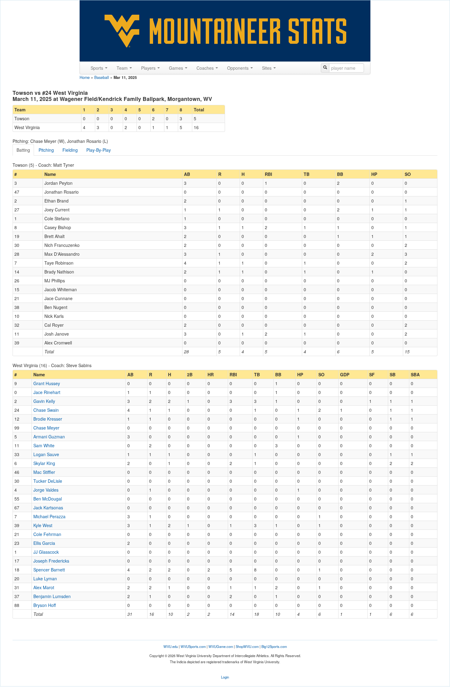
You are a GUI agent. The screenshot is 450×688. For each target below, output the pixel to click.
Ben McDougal (47, 499)
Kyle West (42, 525)
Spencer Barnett (49, 570)
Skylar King (44, 463)
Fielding (70, 150)
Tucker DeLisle (47, 481)
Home (85, 77)
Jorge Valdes (45, 490)
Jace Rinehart (46, 392)
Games (176, 68)
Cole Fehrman (47, 534)
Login (225, 677)
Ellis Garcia (44, 543)
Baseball (101, 77)
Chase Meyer (46, 428)
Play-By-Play (98, 150)
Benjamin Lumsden (52, 596)
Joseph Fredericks (51, 561)
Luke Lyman (45, 578)
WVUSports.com (193, 646)
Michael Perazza (49, 516)
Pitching (46, 150)
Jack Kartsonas (48, 507)
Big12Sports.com (274, 646)
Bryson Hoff (44, 605)
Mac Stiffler (44, 472)
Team (123, 68)
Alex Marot (43, 587)
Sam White (43, 445)
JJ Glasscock (46, 552)
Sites (267, 68)
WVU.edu (170, 646)
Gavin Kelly (44, 401)
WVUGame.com (220, 646)
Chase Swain (46, 410)
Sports (97, 68)
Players (149, 68)
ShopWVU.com (247, 646)
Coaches (206, 68)
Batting (23, 150)
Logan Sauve (46, 454)
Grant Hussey (46, 383)
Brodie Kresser (47, 419)
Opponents (238, 68)
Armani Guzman (49, 436)
